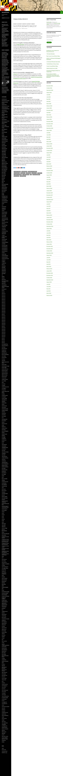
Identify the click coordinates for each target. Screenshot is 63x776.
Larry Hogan (4, 474)
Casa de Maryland (5, 200)
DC (2, 274)
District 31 (3, 317)
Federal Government (5, 386)
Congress (3, 235)
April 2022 (49, 101)
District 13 (3, 296)
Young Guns (4, 740)
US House (3, 709)
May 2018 (48, 181)
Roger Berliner (4, 627)
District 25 (3, 309)
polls (2, 588)
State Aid (3, 665)
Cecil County (4, 206)
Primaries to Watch (5, 593)
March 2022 (49, 103)
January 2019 (49, 168)
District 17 (3, 302)
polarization (4, 584)
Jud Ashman (4, 460)
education (3, 360)
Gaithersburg (4, 402)
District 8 (3, 341)
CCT (2, 205)
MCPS (3, 516)
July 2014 (48, 284)
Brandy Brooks (4, 188)
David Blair (3, 267)
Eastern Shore (4, 357)
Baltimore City (4, 161)
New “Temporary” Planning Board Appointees (5, 40)
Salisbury (3, 633)
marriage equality (5, 493)
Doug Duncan (4, 350)
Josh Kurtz (3, 459)
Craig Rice (3, 261)
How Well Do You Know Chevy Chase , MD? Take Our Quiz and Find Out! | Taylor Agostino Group (5, 61)
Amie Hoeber (4, 138)
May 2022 (48, 99)
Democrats (4, 283)
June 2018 (49, 179)
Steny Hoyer (4, 673)
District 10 (3, 293)
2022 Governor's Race (5, 121)
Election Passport (5, 370)
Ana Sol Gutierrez (5, 139)
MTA (2, 557)
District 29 (3, 312)
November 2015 (50, 248)
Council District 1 (4, 246)
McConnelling (4, 510)
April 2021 (49, 112)
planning (3, 582)
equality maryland (5, 379)
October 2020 (49, 125)
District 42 (3, 329)
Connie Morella (4, 239)
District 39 (3, 324)
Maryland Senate (4, 508)
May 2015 (48, 262)
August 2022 (49, 92)
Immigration (4, 438)
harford (3, 422)
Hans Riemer (4, 420)
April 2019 (49, 161)
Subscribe (49, 42)
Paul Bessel (4, 571)
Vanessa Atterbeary (5, 715)
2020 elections (4, 110)
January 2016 (49, 244)
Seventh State (5, 12)
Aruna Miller (4, 154)
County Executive (5, 257)
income (3, 441)
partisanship (4, 569)
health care (4, 426)
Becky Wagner (4, 170)
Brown (3, 193)
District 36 (3, 320)
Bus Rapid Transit (4, 196)
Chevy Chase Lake (5, 218)
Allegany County (4, 136)
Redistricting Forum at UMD (52, 68)
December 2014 (50, 273)
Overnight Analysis (5, 568)
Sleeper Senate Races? (24, 26)
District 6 (25, 23)
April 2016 (49, 237)
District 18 (3, 303)
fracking (3, 393)
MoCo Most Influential (5, 533)
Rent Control (4, 617)
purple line (3, 608)
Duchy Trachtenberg (5, 354)
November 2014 (50, 275)
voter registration (5, 722)
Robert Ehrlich (4, 623)
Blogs (3, 182)
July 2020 (48, 132)
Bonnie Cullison (4, 187)
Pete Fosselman (4, 578)
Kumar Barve (4, 472)
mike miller (4, 525)
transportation (4, 699)
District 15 (3, 299)
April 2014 (49, 291)
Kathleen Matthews (5, 466)
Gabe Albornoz (4, 399)
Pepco (3, 575)
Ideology (3, 435)
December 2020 (50, 121)
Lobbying (3, 480)
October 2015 (49, 250)
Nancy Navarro (4, 562)
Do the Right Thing (5, 344)
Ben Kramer (4, 175)
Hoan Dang (3, 429)
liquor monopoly (4, 478)
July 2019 (48, 154)
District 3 (20, 23)
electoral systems (5, 373)
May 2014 (48, 288)
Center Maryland (20, 44)
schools (3, 638)
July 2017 (48, 204)
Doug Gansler (4, 351)
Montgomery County (5, 539)
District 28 (3, 311)
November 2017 (50, 195)
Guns (3, 417)
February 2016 (49, 241)
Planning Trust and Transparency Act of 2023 (5, 25)
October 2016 (49, 224)
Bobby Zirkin (4, 185)
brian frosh (3, 191)
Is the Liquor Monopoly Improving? (53, 61)
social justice (4, 659)
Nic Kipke (3, 565)
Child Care (3, 223)
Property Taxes (4, 600)
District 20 (3, 306)
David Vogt (3, 273)
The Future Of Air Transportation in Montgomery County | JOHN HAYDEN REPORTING (5, 69)
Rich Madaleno (4, 621)
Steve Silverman (4, 675)
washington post (4, 725)
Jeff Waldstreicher (5, 447)
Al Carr (3, 133)
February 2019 (49, 166)
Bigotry (3, 179)
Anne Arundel (4, 145)
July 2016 (48, 230)
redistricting (4, 615)
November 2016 (50, 221)
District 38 (3, 323)
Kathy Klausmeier (36, 174)
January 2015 (49, 270)
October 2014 (49, 277)
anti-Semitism (4, 150)
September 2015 (50, 253)
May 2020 (48, 137)
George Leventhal (5, 410)
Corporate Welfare (5, 242)
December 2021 (50, 110)
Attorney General (5, 157)
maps (3, 487)
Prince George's (4, 594)
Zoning (3, 741)
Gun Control (4, 416)
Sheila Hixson (4, 651)
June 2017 (49, 206)
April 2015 (49, 264)
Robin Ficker (4, 624)
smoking (3, 658)
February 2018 (49, 188)
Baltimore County (5, 163)
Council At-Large (4, 245)
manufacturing (4, 486)
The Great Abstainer (51, 53)
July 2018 (48, 177)
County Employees (5, 255)
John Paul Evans (4, 456)
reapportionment (5, 611)
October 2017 (49, 197)
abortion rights (4, 125)
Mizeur (3, 532)
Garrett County (4, 405)
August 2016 (49, 228)
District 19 (3, 305)
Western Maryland (5, 728)
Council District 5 (4, 251)
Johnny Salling (26, 174)
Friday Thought (4, 398)
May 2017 (48, 208)
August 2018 (49, 175)
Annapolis (3, 144)
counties (3, 252)
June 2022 (49, 96)
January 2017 (49, 217)
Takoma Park (4, 679)
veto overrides (4, 718)
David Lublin (25, 28)
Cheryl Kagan (4, 215)
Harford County (4, 423)
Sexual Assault (4, 648)
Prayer (3, 590)
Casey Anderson (4, 202)
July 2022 (48, 94)
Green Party (4, 413)
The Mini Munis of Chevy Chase (53, 63)
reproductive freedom (5, 618)
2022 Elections (4, 119)
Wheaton (3, 730)
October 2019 (49, 150)
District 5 (3, 338)
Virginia (3, 719)
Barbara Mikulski (4, 167)
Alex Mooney (24, 171)
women (3, 734)
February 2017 (49, 215)
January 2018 (49, 190)
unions (3, 705)
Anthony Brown (4, 148)
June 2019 (49, 157)
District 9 (29, 23)
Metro (3, 522)
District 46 (3, 335)
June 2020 (49, 134)
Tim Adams (4, 693)
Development (4, 289)
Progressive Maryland (5, 596)
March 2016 (49, 239)
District (3, 290)
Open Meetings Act (5, 566)
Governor (3, 411)
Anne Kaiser (4, 147)
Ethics (3, 382)
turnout (3, 700)
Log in (3, 748)
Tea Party (3, 682)
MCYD (3, 517)
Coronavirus (4, 240)
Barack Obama (4, 166)
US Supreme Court (5, 712)
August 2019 (49, 152)
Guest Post (3, 414)
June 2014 (49, 286)
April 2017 (49, 210)
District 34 (3, 318)
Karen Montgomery (5, 463)
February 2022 (49, 105)
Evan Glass (3, 383)
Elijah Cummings (4, 374)
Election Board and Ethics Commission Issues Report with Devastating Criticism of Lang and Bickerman (53, 75)
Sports (3, 662)
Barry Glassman (4, 169)
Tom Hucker (4, 694)
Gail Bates (3, 401)
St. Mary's (3, 664)
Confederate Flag (5, 231)
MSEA (3, 556)
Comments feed (4, 751)
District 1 (3, 292)
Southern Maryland (5, 661)
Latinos (3, 475)
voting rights (4, 724)
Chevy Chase (4, 216)
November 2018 (50, 170)
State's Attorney (4, 672)
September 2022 (50, 90)
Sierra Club (3, 652)
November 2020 (50, 123)
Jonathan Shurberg (5, 457)
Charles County (4, 213)
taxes (3, 681)
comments (3, 228)
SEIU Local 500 (4, 641)
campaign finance (5, 197)
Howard (3, 432)
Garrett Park (4, 407)
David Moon (4, 270)
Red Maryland (4, 614)
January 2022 (49, 108)
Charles (3, 210)
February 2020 (49, 143)
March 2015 (49, 266)
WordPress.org (4, 752)
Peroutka (3, 576)
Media (3, 520)
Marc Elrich (4, 489)
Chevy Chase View (5, 222)
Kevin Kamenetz (4, 469)
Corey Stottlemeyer (33, 171)
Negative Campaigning (5, 563)
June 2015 (49, 259)
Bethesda (3, 176)
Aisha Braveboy (4, 132)
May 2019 (48, 159)
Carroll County (4, 199)
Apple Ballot (4, 151)
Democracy (4, 279)
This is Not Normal (5, 690)
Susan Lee (3, 676)
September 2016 (50, 226)
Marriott (3, 495)
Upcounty (3, 708)
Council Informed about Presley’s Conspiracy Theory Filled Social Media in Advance (5, 30)
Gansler (3, 404)
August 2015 (49, 255)
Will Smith (3, 733)
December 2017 (50, 192)
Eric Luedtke (4, 380)
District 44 (3, 332)
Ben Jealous (4, 173)
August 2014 (49, 282)
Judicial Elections (5, 462)
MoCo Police (4, 535)
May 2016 (48, 235)
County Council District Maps (52, 66)
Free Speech (4, 396)
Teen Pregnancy (4, 685)
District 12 (15, 23)
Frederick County (5, 395)
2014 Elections (4, 99)
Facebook (3, 385)
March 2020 (49, 141)
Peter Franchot (4, 579)
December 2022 (50, 85)
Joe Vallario (4, 453)
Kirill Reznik (4, 471)
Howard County (4, 434)
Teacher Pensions (5, 684)
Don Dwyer (3, 347)
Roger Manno (4, 629)
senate (33, 23)
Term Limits (4, 687)
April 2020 (49, 139)
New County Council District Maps (53, 56)
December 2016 (50, 219)
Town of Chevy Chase (5, 696)
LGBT (3, 477)
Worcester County (5, 736)
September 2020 (50, 128)
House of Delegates (5, 431)
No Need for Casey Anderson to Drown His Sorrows (53, 51)
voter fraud (4, 721)
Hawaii (3, 425)
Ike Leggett (3, 437)
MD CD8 (3, 519)
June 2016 (49, 233)
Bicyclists (3, 178)
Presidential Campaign (5, 591)
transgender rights (5, 697)
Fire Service (4, 389)
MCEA (3, 513)
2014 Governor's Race (5, 100)
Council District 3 (4, 249)
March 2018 (49, 186)
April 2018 (49, 183)
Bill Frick (3, 181)
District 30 (3, 315)
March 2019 (49, 163)
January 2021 (49, 119)
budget (3, 194)
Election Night (4, 367)
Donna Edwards (4, 348)
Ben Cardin (4, 172)
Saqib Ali (3, 636)
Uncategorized (4, 702)
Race (2, 609)
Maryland (3, 499)
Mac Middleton (4, 484)
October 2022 (49, 88)
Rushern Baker (4, 632)
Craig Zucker (4, 263)
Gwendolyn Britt (4, 419)
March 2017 (49, 212)
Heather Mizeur (4, 428)
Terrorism (3, 688)
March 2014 (49, 293)
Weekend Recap (4, 727)
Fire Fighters (4, 388)
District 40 (3, 327)
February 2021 (49, 117)
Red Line (3, 612)
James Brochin (4, 444)
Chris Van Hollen (4, 225)
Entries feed (4, 749)
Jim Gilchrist (4, 448)
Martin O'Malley (4, 496)
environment (4, 377)
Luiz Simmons (4, 483)
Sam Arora (3, 635)
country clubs (4, 254)
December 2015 (50, 246)
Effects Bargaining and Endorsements (4, 56)
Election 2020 (4, 364)
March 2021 (49, 114)
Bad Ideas (3, 158)
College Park (4, 226)
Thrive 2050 (4, 691)
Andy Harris (4, 142)
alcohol (3, 135)
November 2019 (50, 148)
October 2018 (49, 172)
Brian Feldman (4, 190)
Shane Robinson (4, 649)
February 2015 (49, 268)
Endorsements (4, 376)
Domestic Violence (5, 345)
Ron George (4, 630)
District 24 (3, 308)
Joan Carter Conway (5, 451)
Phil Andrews (4, 581)
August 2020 (49, 130)
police (3, 585)
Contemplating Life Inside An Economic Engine (5, 74)
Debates (3, 276)
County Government (5, 258)
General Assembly (5, 408)
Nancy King (4, 560)
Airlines (3, 130)
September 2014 (50, 279)
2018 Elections (4, 104)
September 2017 (50, 199)
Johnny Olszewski (17, 174)
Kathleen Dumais (5, 465)
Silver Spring (4, 654)
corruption (3, 243)
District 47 (3, 336)
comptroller (4, 229)
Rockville (3, 626)
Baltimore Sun (4, 164)
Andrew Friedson (5, 141)
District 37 (3, 321)
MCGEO (3, 514)
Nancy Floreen (4, 559)
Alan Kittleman (17, 171)
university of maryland (5, 706)
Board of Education (5, 184)
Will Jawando (4, 731)
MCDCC (3, 511)
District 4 (3, 326)
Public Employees (5, 601)
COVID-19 (3, 260)
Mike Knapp (4, 523)
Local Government (5, 481)
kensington (4, 468)
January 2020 (49, 146)
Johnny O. (15, 74)
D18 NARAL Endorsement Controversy (5, 84)
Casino (3, 203)
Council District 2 (4, 248)
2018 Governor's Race (5, 106)
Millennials (3, 526)
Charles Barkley (4, 212)
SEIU (2, 639)
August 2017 (49, 201)
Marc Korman (4, 490)
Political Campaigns (5, 587)
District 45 (3, 333)
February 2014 (49, 295)
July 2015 (48, 257)
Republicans (4, 620)
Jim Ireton (3, 450)
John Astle (3, 454)
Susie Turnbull (4, 678)
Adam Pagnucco (4, 129)
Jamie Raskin (4, 445)
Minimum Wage (4, 528)
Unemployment (4, 703)
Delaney (3, 277)
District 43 (3, 330)
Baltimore (3, 160)
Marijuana (3, 492)
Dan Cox (3, 264)
